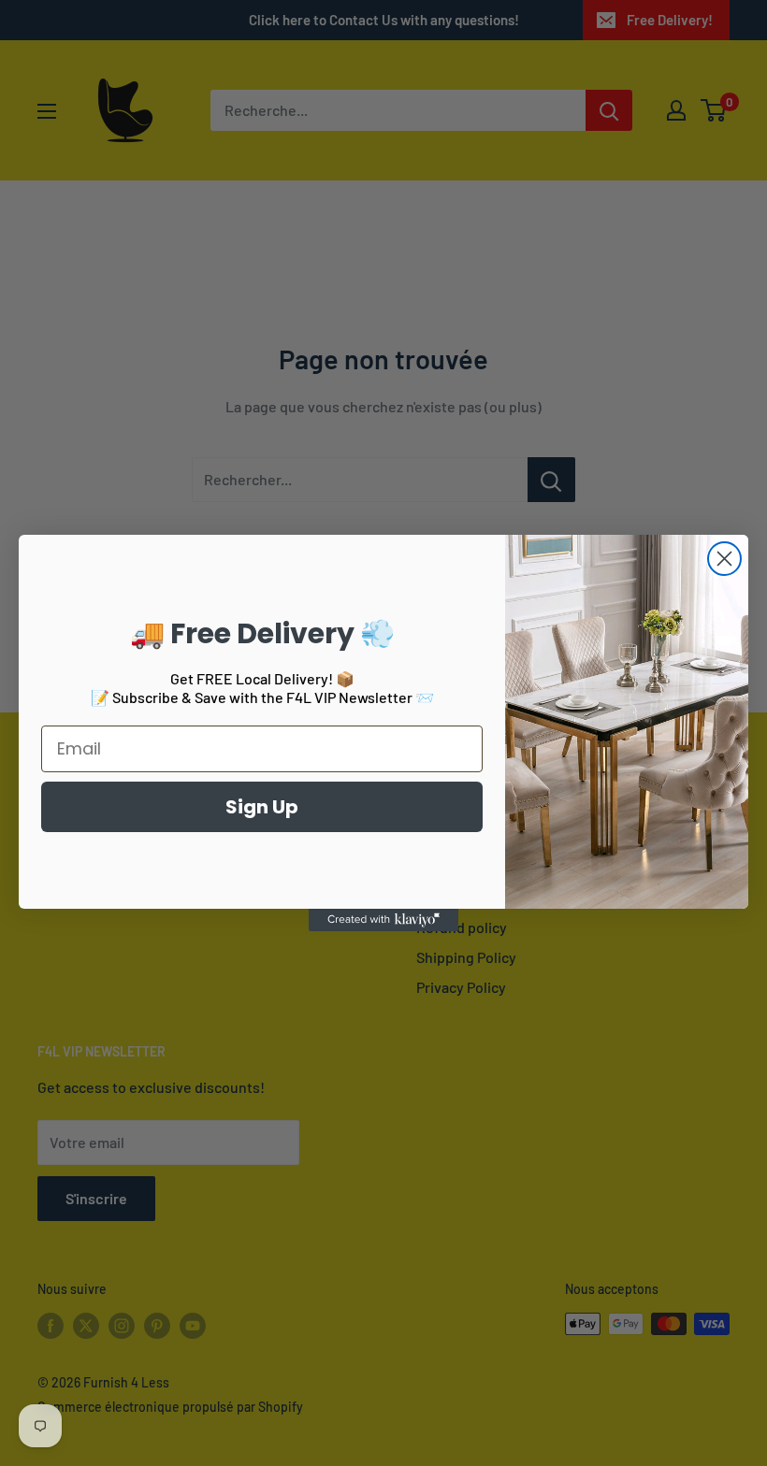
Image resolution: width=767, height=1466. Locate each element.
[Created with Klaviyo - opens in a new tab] (383, 920)
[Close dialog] (724, 558)
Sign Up (261, 807)
